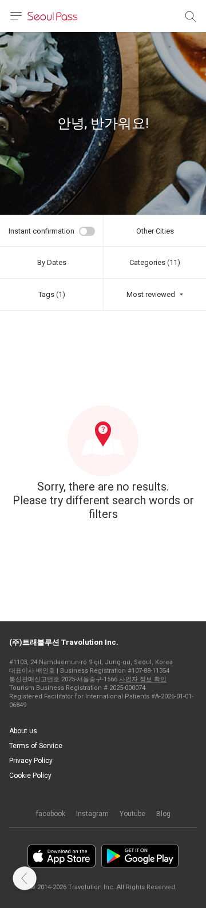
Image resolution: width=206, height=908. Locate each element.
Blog (163, 814)
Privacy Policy (31, 761)
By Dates (51, 262)
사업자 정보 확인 (143, 679)
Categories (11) (154, 262)
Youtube (132, 814)
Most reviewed (150, 294)
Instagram (92, 814)
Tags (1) (51, 294)
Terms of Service (35, 746)
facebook (50, 814)
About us (23, 731)
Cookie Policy (30, 776)
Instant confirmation (41, 231)
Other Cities (155, 231)
